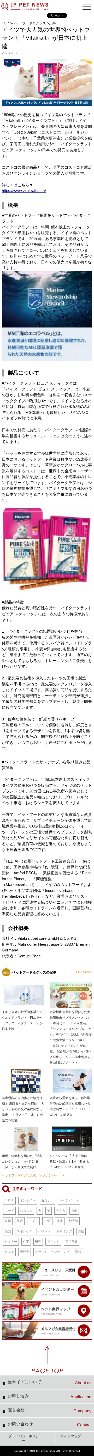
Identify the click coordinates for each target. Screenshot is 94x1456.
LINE (47, 1221)
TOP (5, 23)
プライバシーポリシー (23, 1438)
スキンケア (24, 1231)
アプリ (33, 1221)
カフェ (9, 1252)
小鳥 (74, 1211)
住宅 (26, 1241)
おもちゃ (26, 1211)
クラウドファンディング (52, 1252)
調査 (78, 1252)
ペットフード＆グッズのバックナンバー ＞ (33, 1175)
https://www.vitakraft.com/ (24, 190)
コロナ (9, 1200)
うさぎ (60, 1211)
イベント (44, 1231)
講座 (81, 1231)
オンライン (28, 1200)
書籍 (8, 1221)
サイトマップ (71, 1436)
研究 (38, 1241)
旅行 (20, 1221)
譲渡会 (24, 1252)
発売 (8, 1231)
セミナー (47, 1200)
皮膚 (60, 1221)
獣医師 (73, 1221)
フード (9, 1211)
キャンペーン (69, 1200)
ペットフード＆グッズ (29, 23)
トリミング (64, 1231)
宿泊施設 (71, 1241)
